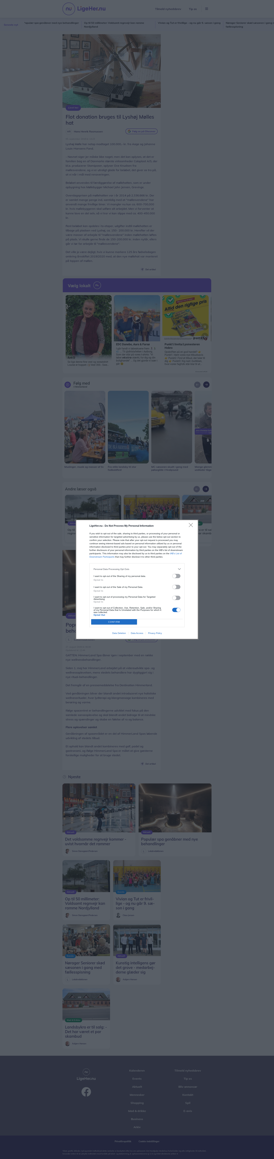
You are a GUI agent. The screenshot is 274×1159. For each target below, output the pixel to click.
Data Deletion (119, 633)
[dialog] (137, 579)
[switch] (176, 576)
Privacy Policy (155, 633)
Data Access (137, 633)
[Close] (192, 526)
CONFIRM (114, 622)
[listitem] (137, 569)
